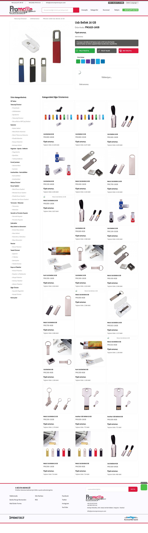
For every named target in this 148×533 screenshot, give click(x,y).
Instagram (65, 503)
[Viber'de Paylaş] (88, 61)
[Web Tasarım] (131, 517)
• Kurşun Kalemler (17, 142)
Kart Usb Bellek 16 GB (50, 275)
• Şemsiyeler (15, 260)
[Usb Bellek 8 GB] (90, 211)
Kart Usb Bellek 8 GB (81, 369)
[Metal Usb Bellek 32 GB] (58, 399)
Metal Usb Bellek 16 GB (82, 181)
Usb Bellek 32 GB (80, 134)
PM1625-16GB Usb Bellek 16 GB (53, 19)
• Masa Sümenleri (16, 240)
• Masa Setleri (15, 233)
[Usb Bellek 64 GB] (58, 117)
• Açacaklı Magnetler (17, 291)
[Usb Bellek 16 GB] (122, 117)
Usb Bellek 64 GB (48, 134)
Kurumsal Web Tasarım (131, 520)
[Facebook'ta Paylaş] (93, 61)
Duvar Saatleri (15, 186)
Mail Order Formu (16, 503)
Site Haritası (39, 496)
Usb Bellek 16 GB (112, 134)
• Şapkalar (14, 254)
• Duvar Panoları (16, 247)
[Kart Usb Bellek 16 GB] (58, 258)
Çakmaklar (14, 223)
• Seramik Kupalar (16, 216)
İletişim (116, 10)
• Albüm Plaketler (16, 284)
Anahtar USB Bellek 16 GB (83, 416)
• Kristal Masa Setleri (17, 230)
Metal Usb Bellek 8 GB (114, 275)
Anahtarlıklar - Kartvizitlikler (19, 172)
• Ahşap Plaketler (16, 277)
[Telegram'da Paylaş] (83, 61)
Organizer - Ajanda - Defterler (19, 148)
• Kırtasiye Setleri (16, 145)
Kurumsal (106, 10)
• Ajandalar (14, 155)
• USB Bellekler (16, 111)
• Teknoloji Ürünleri (17, 118)
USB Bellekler (35, 19)
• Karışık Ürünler (16, 294)
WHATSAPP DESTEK (131, 10)
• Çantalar (14, 169)
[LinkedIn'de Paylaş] (103, 61)
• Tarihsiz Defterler (17, 159)
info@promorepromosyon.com (56, 3)
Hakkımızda (14, 496)
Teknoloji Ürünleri (20, 19)
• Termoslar (15, 206)
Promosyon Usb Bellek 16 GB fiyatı (86, 42)
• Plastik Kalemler (16, 138)
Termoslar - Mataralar (17, 203)
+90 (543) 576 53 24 (34, 3)
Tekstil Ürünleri (15, 250)
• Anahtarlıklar (15, 179)
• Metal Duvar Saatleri (18, 189)
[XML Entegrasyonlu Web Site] (41, 517)
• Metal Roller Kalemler (18, 132)
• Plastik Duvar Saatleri (18, 196)
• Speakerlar (15, 115)
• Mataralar (14, 210)
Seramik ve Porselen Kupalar (19, 213)
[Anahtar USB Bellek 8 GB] (122, 399)
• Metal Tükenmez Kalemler (19, 135)
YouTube (65, 507)
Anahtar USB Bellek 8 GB (115, 417)
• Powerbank (15, 108)
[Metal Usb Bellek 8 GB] (122, 258)
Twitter (64, 500)
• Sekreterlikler (16, 165)
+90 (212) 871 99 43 (17, 3)
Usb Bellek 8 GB (80, 228)
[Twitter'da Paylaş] (98, 61)
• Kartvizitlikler (15, 176)
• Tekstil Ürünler (16, 264)
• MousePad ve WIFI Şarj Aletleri (20, 121)
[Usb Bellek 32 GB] (90, 117)
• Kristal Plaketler (16, 271)
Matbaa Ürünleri (15, 182)
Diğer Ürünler (15, 287)
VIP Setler (13, 101)
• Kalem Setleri (15, 128)
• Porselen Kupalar (17, 220)
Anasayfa (84, 10)
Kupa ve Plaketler (16, 267)
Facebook (65, 496)
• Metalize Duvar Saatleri (18, 193)
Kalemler (13, 125)
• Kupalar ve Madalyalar (18, 274)
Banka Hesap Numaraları (18, 500)
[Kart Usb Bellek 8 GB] (90, 352)
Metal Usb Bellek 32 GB (50, 416)
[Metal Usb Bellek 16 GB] (90, 164)
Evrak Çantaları (15, 162)
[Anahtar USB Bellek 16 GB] (90, 399)
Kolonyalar (14, 298)
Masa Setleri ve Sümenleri (18, 226)
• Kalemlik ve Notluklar (18, 237)
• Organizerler (15, 152)
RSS (36, 500)
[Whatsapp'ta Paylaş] (78, 61)
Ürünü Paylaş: (80, 57)
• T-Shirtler (14, 257)
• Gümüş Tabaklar (16, 281)
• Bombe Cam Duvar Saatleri (20, 199)
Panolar (13, 243)
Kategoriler (94, 10)
